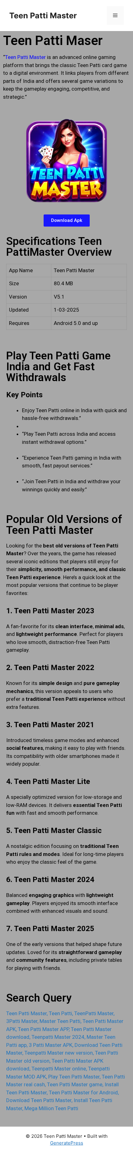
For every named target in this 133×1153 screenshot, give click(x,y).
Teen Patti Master (43, 15)
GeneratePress (66, 1143)
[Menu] (115, 15)
